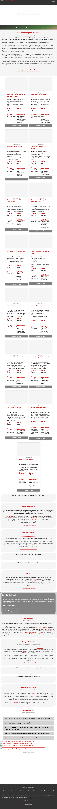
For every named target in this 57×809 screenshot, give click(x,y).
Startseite (28, 754)
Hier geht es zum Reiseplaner (28, 70)
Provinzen (28, 759)
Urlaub (28, 757)
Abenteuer (28, 763)
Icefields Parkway (35, 519)
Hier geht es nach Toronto (28, 588)
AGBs (28, 772)
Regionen (28, 761)
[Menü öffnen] (54, 2)
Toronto (50, 629)
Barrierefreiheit (28, 781)
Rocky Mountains (43, 627)
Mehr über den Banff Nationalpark (28, 549)
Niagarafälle (33, 580)
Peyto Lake (36, 517)
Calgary (11, 516)
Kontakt (28, 770)
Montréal (16, 702)
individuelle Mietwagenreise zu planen (33, 632)
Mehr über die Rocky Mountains (29, 525)
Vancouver (4, 630)
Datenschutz (28, 777)
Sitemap (28, 779)
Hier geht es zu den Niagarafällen (28, 662)
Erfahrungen (28, 768)
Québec (33, 693)
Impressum (28, 775)
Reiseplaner (28, 766)
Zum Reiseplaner (10, 611)
